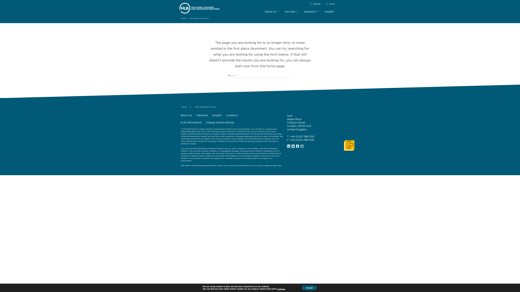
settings (281, 289)
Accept (309, 288)
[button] (332, 5)
